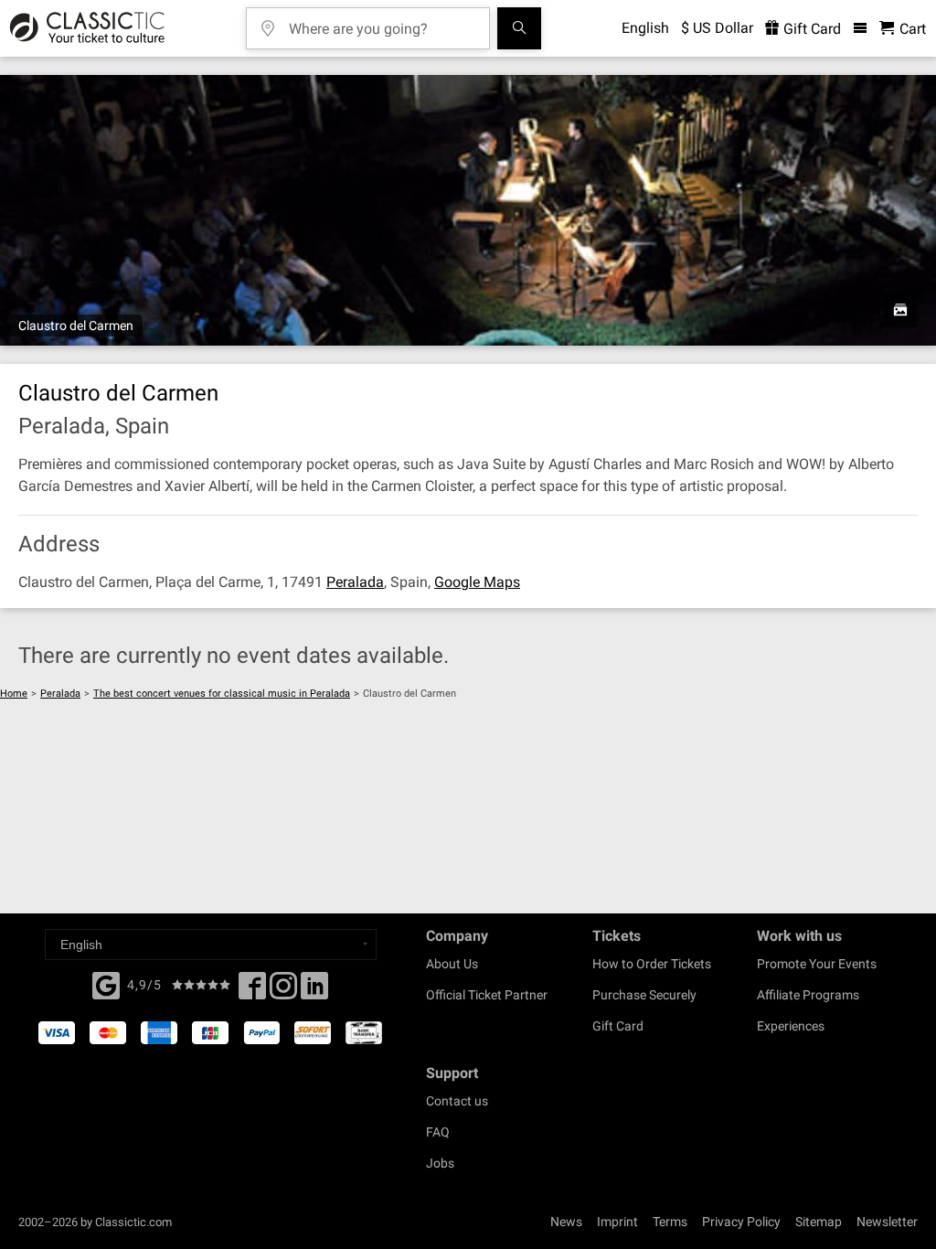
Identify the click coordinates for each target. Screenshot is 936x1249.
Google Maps (477, 582)
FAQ (438, 1132)
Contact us (457, 1101)
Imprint (617, 1221)
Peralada (355, 582)
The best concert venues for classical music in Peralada (221, 693)
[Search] (519, 28)
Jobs (440, 1163)
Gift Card (810, 28)
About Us (452, 963)
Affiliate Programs (808, 994)
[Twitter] (283, 991)
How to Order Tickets (651, 963)
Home (13, 693)
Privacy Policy (741, 1221)
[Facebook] (106, 984)
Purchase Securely (644, 994)
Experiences (790, 1026)
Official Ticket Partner (487, 994)
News (566, 1221)
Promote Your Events (817, 963)
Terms (670, 1221)
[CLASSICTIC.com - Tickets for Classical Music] (84, 28)
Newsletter (887, 1221)
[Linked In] (314, 991)
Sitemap (818, 1221)
